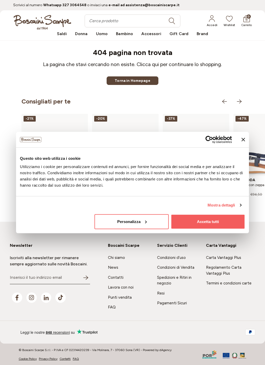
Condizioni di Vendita (175, 267)
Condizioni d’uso (171, 257)
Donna (81, 33)
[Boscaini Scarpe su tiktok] (60, 297)
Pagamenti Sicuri (172, 303)
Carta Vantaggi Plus (223, 257)
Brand (202, 33)
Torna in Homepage (132, 80)
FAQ (112, 307)
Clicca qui (148, 64)
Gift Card (179, 33)
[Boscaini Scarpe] (42, 22)
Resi (161, 293)
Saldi (62, 33)
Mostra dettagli (221, 205)
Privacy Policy (48, 359)
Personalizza (129, 221)
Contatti (115, 277)
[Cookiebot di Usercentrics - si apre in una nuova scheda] (209, 140)
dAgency (165, 350)
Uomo (102, 33)
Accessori (151, 33)
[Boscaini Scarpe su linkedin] (46, 297)
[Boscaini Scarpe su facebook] (17, 297)
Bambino (124, 33)
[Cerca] (172, 21)
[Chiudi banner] (243, 139)
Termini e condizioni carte (229, 283)
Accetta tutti (208, 221)
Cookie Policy (28, 359)
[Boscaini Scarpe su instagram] (31, 297)
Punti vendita (120, 297)
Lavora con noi (121, 287)
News (113, 267)
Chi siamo (116, 257)
